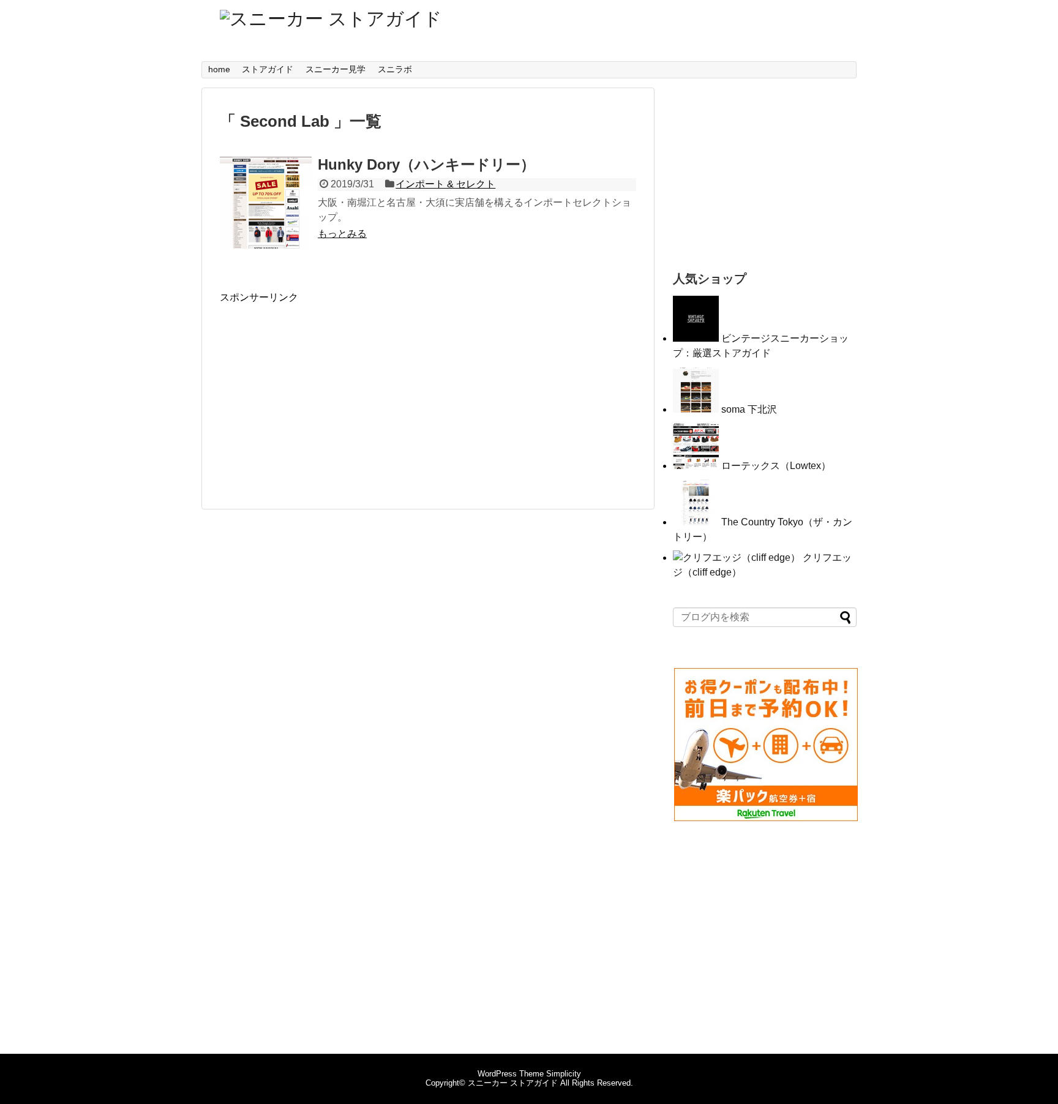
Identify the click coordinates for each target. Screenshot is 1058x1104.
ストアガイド (267, 69)
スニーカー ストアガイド (513, 1082)
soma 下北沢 (749, 409)
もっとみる (342, 233)
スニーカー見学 (336, 69)
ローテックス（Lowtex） (776, 465)
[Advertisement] (323, 390)
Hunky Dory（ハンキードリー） (426, 164)
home (219, 69)
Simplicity (563, 1073)
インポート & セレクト (445, 184)
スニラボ (395, 69)
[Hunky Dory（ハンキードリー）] (266, 203)
